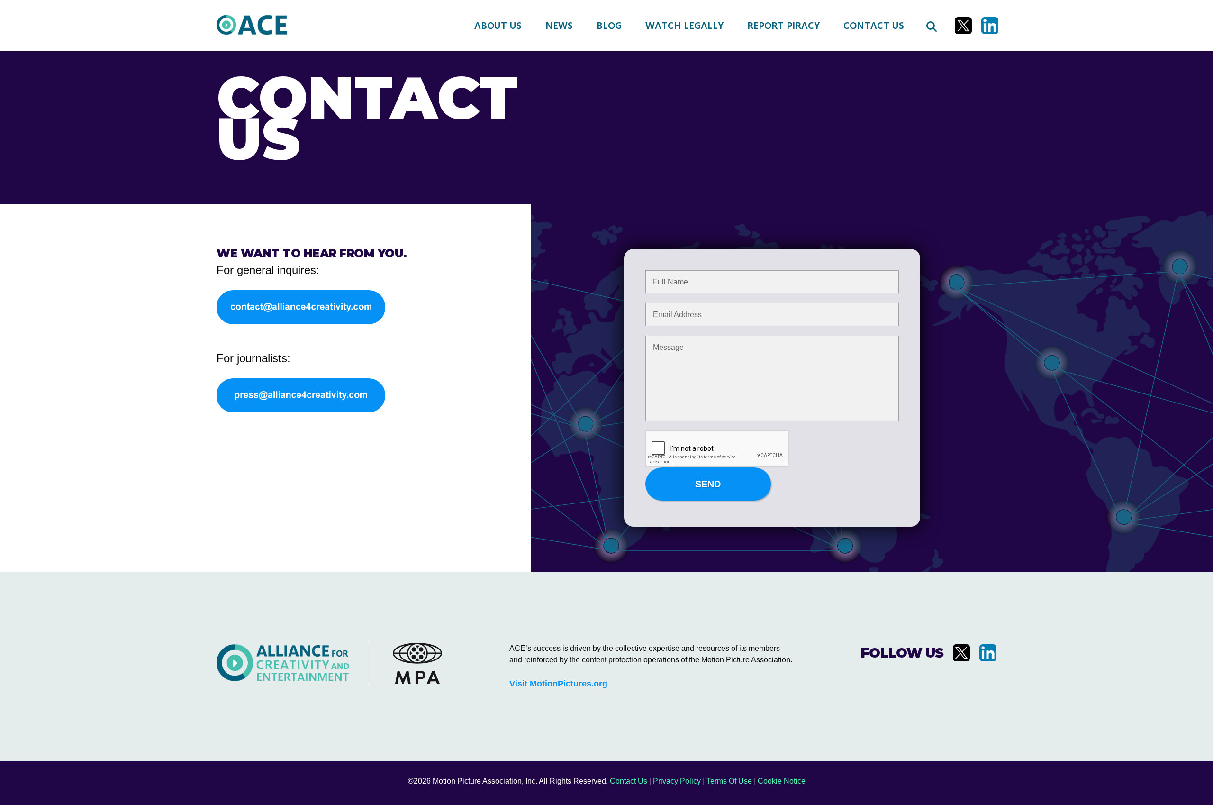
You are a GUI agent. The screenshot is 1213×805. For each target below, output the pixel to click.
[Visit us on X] (963, 25)
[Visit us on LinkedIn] (989, 25)
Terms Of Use (729, 781)
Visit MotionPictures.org (558, 683)
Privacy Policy (677, 781)
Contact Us (628, 781)
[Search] (931, 25)
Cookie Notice (782, 781)
